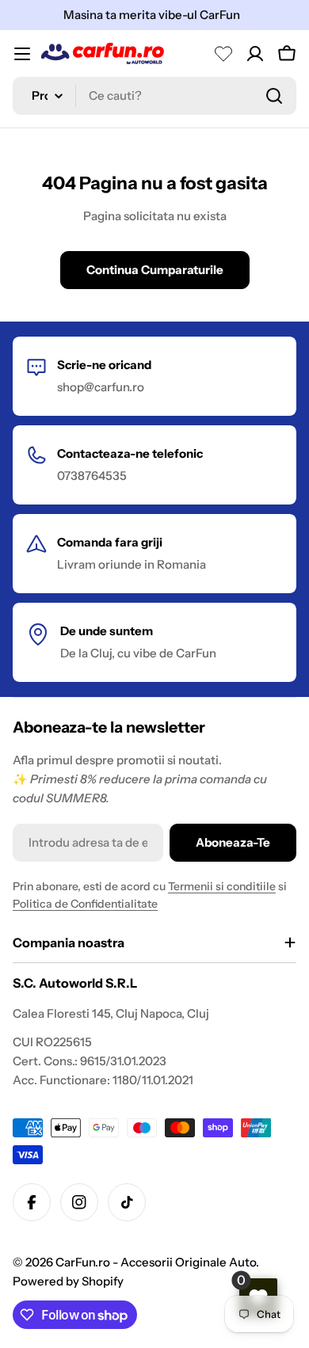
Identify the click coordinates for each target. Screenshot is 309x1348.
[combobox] (154, 96)
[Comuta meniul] (22, 53)
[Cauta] (274, 95)
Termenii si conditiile (222, 886)
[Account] (255, 53)
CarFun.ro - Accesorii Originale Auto (155, 1262)
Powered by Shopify (68, 1281)
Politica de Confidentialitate (85, 904)
